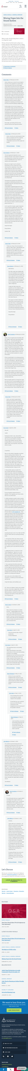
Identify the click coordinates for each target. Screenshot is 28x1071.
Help (16, 2)
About (11, 2)
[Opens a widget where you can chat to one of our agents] (22, 1068)
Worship (3, 891)
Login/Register (20, 2)
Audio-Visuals (8, 14)
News (14, 2)
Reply (17, 128)
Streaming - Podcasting (19, 891)
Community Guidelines (12, 874)
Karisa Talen (20, 25)
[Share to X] (10, 1069)
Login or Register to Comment (14, 880)
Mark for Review (8, 68)
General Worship (17, 14)
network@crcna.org (7, 1038)
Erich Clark (6, 427)
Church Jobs (17, 1)
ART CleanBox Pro (16, 511)
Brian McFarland (10, 673)
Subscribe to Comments (10, 66)
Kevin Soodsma (11, 334)
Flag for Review (9, 128)
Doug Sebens (7, 152)
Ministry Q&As (11, 1)
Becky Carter (8, 604)
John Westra (6, 741)
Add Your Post (14, 1010)
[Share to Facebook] (3, 1069)
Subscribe (7, 2)
